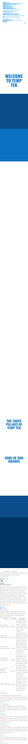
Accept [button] (1, 576)
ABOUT (14, 124)
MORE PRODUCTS (14, 402)
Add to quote (8, 225)
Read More (6, 576)
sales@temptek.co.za (14, 560)
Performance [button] (3, 702)
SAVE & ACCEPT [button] (4, 743)
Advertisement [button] (3, 723)
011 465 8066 (14, 550)
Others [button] (1, 734)
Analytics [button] (2, 713)
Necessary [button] (2, 606)
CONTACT (14, 156)
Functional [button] (2, 692)
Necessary (4, 608)
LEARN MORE (14, 62)
